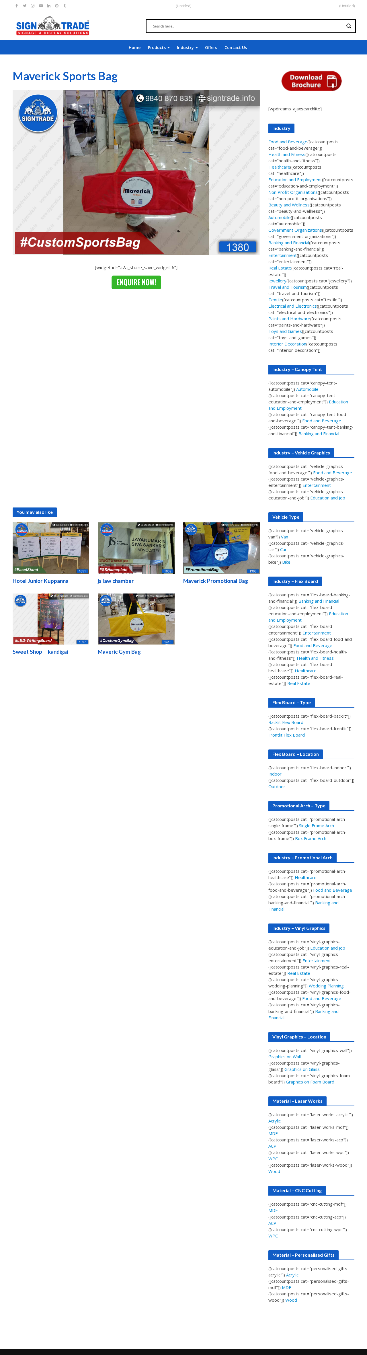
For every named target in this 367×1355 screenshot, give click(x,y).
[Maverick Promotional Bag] (221, 547)
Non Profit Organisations (293, 192)
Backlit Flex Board (285, 722)
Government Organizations (295, 230)
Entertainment (282, 255)
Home (134, 47)
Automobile (279, 217)
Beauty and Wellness (289, 205)
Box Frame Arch (310, 838)
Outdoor (276, 786)
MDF (273, 1133)
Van (284, 537)
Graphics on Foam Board (310, 1082)
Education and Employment (295, 179)
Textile (275, 299)
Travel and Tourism (287, 287)
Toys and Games (285, 331)
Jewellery (277, 281)
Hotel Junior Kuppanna (41, 580)
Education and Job (327, 498)
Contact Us (236, 47)
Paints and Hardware (289, 318)
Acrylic (274, 1121)
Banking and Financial (288, 242)
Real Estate (279, 268)
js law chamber (116, 580)
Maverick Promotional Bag (215, 580)
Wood (274, 1171)
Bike (286, 562)
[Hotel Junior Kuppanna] (51, 547)
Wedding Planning (326, 986)
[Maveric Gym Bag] (136, 618)
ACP (272, 1146)
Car (283, 549)
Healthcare (279, 167)
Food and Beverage (287, 142)
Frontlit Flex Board (286, 735)
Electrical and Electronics (292, 306)
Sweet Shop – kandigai (40, 651)
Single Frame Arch (316, 825)
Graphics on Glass (302, 1069)
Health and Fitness (286, 154)
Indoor (275, 774)
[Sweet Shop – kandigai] (51, 618)
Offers (211, 47)
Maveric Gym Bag (119, 651)
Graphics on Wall (284, 1056)
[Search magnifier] (349, 26)
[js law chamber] (136, 547)
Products (157, 47)
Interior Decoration (287, 344)
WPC (273, 1158)
